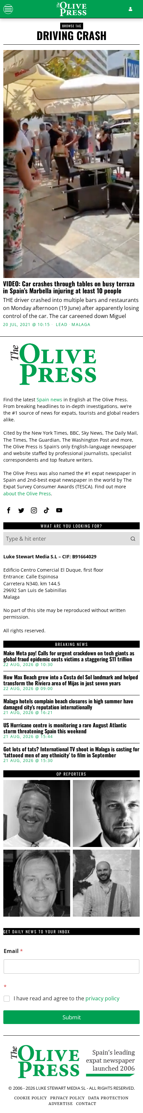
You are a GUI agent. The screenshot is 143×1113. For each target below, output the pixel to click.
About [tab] (117, 427)
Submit (72, 1017)
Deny (71, 694)
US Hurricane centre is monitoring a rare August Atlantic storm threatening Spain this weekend (64, 728)
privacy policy (102, 998)
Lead (62, 324)
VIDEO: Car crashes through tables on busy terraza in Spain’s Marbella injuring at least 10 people (69, 287)
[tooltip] (36, 813)
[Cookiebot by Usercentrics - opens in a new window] (106, 408)
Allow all (71, 635)
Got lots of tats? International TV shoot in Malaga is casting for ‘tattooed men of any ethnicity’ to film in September (71, 752)
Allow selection (72, 664)
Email (13, 951)
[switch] (125, 559)
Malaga (81, 324)
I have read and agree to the (66, 998)
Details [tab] (72, 427)
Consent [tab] (26, 427)
